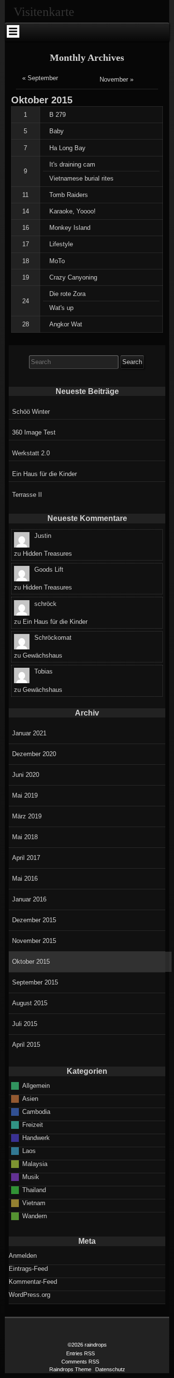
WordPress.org (29, 1294)
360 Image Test (34, 432)
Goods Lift (48, 569)
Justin (42, 535)
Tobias (43, 671)
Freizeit (32, 1124)
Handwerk (36, 1137)
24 (25, 301)
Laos (29, 1150)
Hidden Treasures (47, 553)
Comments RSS (80, 1361)
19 (25, 277)
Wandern (34, 1216)
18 (25, 261)
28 (25, 324)
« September (40, 78)
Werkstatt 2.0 (31, 453)
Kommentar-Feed (33, 1281)
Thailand (34, 1190)
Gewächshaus (42, 655)
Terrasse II (27, 494)
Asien (30, 1098)
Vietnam (33, 1203)
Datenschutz (110, 1369)
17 (25, 244)
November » (116, 79)
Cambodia (36, 1111)
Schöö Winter (31, 411)
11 (25, 194)
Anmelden (23, 1255)
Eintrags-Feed (28, 1268)
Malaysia (34, 1163)
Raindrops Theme (70, 1369)
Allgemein (36, 1085)
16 (25, 227)
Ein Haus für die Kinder (44, 474)
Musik (30, 1177)
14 (25, 211)
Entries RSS (80, 1353)
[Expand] (13, 31)
